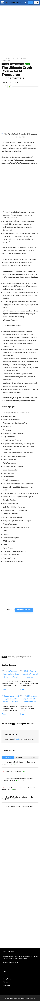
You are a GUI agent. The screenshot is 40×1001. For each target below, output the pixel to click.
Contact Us (5, 962)
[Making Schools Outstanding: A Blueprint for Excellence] (29, 671)
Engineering (5, 64)
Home (3, 59)
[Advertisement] (20, 27)
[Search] (24, 2)
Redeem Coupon (24, 610)
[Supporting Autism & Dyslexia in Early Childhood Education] (11, 696)
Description (6, 985)
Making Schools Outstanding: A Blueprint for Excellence (29, 684)
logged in (17, 739)
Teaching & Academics (17, 64)
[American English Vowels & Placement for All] (29, 696)
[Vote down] (6, 86)
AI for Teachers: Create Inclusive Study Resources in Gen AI (10, 684)
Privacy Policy (13, 962)
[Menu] (2, 2)
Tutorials (5, 982)
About (4, 976)
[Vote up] (9, 86)
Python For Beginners (13, 771)
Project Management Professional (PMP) (20, 806)
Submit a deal (30, 2)
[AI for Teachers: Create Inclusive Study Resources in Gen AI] (11, 671)
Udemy (27, 64)
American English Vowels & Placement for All (28, 708)
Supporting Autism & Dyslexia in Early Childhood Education (9, 708)
